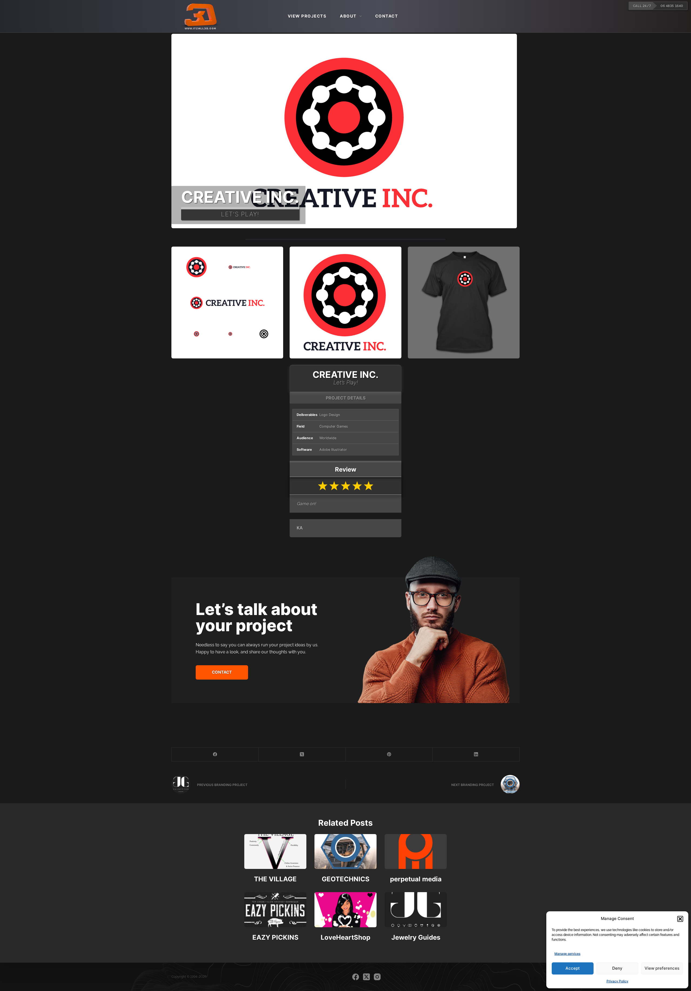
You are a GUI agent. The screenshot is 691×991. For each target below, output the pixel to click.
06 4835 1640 (671, 6)
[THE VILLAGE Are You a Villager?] (275, 851)
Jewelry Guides (415, 937)
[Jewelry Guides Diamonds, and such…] (416, 909)
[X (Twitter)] (302, 754)
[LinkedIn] (476, 754)
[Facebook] (215, 754)
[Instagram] (377, 976)
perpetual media (416, 879)
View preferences (662, 968)
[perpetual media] (416, 851)
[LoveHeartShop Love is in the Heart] (345, 909)
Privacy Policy (617, 981)
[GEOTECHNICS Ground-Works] (345, 851)
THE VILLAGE (275, 879)
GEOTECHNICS (346, 879)
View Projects (307, 16)
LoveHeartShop (345, 937)
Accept (572, 968)
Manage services (567, 954)
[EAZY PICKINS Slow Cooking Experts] (275, 909)
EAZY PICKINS (275, 937)
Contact (386, 16)
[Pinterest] (389, 754)
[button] (680, 919)
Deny (617, 968)
